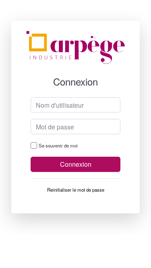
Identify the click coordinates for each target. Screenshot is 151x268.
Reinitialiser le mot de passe (75, 189)
